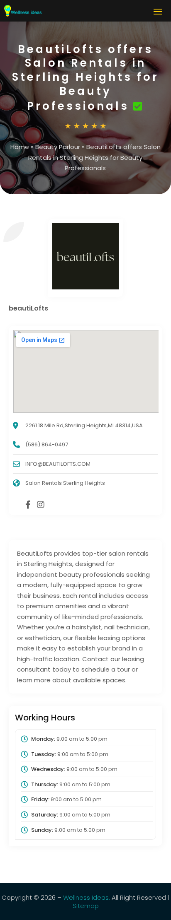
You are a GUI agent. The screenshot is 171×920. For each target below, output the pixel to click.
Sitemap (86, 905)
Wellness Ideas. (86, 897)
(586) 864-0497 (46, 444)
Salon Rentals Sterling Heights (65, 483)
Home (19, 146)
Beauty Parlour (57, 146)
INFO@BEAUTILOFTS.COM (57, 464)
